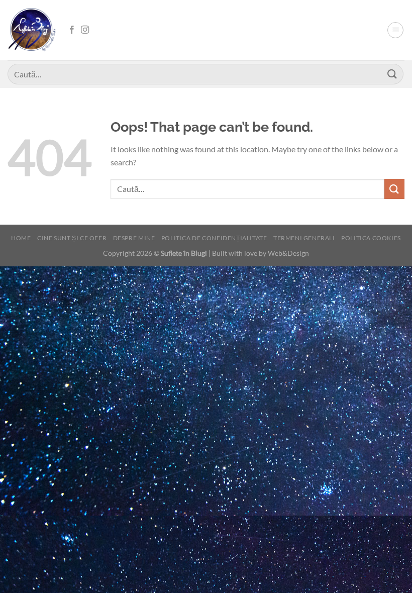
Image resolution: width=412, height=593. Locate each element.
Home (21, 238)
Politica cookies (371, 238)
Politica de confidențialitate (214, 238)
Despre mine (134, 238)
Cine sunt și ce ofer (72, 238)
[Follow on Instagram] (85, 30)
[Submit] (392, 74)
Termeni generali (304, 238)
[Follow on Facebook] (72, 30)
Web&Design (288, 253)
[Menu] (395, 30)
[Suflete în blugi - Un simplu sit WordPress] (33, 30)
